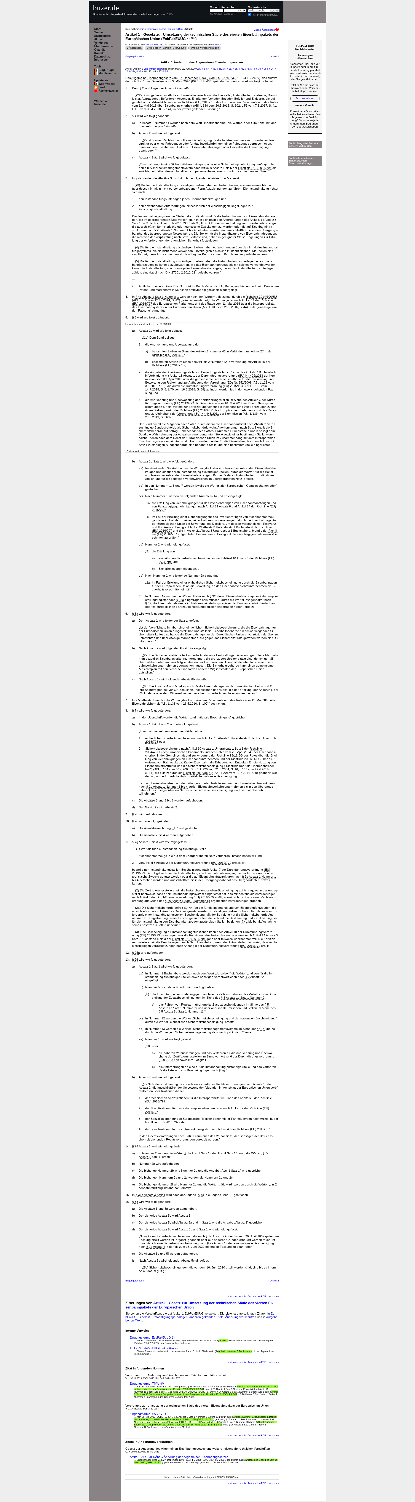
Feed (102, 87)
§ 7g (258, 68)
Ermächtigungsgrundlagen (170, 1317)
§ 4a (213, 68)
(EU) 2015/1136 (233, 386)
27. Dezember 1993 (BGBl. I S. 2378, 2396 (208, 78)
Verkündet (101, 42)
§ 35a (132, 71)
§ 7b (246, 68)
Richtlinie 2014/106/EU (261, 296)
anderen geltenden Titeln (206, 1317)
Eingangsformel (135, 56)
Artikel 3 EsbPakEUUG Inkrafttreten (154, 1348)
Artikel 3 (216, 44)
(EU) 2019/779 (184, 403)
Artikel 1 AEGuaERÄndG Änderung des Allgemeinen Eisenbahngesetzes (179, 1457)
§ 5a (229, 68)
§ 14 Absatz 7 (215, 1236)
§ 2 (203, 68)
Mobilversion (107, 73)
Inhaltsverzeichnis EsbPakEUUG (164, 29)
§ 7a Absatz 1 (216, 1243)
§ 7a (241, 68)
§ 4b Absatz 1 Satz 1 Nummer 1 (157, 296)
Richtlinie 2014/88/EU (198, 772)
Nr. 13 (163, 44)
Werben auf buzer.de (101, 103)
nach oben (273, 1296)
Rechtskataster (108, 90)
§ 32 (213, 596)
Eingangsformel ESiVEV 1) (148, 1414)
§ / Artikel (216, 13)
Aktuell (99, 39)
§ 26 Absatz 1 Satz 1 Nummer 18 (187, 900)
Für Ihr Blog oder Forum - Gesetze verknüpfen (303, 144)
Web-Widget (107, 83)
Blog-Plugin (107, 70)
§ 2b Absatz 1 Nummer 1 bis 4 (175, 230)
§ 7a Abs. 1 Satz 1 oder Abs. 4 (205, 1153)
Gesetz (228, 13)
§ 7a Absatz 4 (155, 1246)
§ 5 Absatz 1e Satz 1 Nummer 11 (181, 1011)
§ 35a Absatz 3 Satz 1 (150, 1194)
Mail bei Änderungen (264, 30)
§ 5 (224, 68)
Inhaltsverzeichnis (236, 1296)
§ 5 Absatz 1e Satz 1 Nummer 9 (242, 997)
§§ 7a (261, 1028)
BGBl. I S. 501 (150, 44)
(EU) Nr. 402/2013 (250, 375)
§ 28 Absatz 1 (141, 1146)
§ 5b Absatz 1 (145, 700)
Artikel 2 (272, 56)
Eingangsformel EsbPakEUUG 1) (152, 1337)
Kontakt (99, 53)
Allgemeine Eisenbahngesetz (151, 78)
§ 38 (138, 71)
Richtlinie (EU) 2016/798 (198, 102)
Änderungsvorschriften (240, 1317)
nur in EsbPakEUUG (265, 14)
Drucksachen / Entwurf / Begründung (166, 47)
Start (97, 28)
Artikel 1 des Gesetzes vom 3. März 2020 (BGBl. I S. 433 (172, 81)
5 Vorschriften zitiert (152, 68)
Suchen (99, 32)
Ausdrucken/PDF (257, 1296)
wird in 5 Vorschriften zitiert (205, 47)
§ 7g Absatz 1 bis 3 (145, 842)
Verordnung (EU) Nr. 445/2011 (198, 413)
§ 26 (271, 68)
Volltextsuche (257, 7)
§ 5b (235, 68)
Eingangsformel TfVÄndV (147, 1383)
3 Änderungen (134, 47)
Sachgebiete (102, 35)
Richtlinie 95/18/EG (230, 755)
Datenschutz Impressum (102, 58)
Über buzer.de (103, 46)
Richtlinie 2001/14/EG (246, 759)
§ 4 (207, 68)
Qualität (99, 49)
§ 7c (252, 68)
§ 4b (219, 68)
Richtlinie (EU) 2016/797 (168, 355)
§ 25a (265, 68)
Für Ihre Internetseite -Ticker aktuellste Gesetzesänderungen (301, 161)
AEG (198, 68)
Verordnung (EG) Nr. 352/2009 (231, 382)
